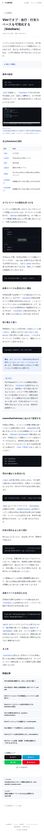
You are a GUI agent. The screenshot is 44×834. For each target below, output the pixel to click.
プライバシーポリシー (32, 824)
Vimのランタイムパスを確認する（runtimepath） (20, 721)
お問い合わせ (26, 827)
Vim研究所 (7, 3)
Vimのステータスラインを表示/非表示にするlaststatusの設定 (18, 705)
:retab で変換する (23, 447)
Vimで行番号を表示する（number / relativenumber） (16, 714)
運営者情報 (17, 827)
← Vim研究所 (8, 13)
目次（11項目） (11, 64)
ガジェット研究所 (36, 3)
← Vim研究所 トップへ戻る (13, 806)
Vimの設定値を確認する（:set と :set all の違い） (20, 681)
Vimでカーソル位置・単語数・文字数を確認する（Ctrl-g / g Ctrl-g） (20, 742)
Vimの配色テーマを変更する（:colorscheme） (19, 728)
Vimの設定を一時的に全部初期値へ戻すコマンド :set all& (21, 688)
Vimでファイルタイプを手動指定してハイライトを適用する (21, 697)
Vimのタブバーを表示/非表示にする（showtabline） (21, 734)
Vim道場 (26, 3)
